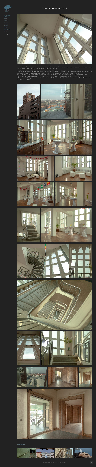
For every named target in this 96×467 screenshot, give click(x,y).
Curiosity (6, 25)
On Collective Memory (7, 15)
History (5, 18)
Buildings (6, 21)
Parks (5, 27)
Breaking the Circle (7, 30)
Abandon (6, 23)
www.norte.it (64, 462)
